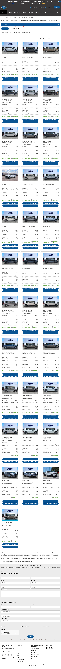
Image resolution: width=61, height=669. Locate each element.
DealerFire (31, 664)
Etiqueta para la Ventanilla (10, 80)
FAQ (57, 12)
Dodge (18, 653)
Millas (2, 585)
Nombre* (3, 604)
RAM (18, 657)
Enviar (30, 636)
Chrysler (18, 651)
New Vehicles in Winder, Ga (9, 17)
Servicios (37, 12)
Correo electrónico (46, 626)
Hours (56, 7)
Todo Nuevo (19, 646)
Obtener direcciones (6, 651)
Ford (18, 648)
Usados (10, 12)
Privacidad (30, 665)
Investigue (44, 12)
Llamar (3, 626)
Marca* (2, 580)
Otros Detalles (4, 589)
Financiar (24, 12)
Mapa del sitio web (36, 665)
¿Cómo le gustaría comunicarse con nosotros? (10, 625)
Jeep (18, 655)
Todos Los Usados (20, 661)
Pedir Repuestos (34, 656)
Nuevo (3, 12)
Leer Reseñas (34, 650)
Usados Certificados (21, 659)
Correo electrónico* (5, 609)
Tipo (2, 575)
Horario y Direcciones (35, 658)
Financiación (33, 652)
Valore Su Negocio (35, 648)
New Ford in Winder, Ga (19, 17)
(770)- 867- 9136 (8, 654)
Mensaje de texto (25, 626)
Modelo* (33, 580)
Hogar (2, 17)
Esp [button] (58, 1)
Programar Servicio (35, 654)
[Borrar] (17, 28)
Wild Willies (16, 12)
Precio (32, 585)
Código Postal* (4, 618)
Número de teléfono (5, 614)
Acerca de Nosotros (51, 12)
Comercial (30, 12)
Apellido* (33, 604)
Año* (32, 575)
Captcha (3, 629)
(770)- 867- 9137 (9, 655)
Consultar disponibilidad (10, 77)
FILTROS (5, 28)
